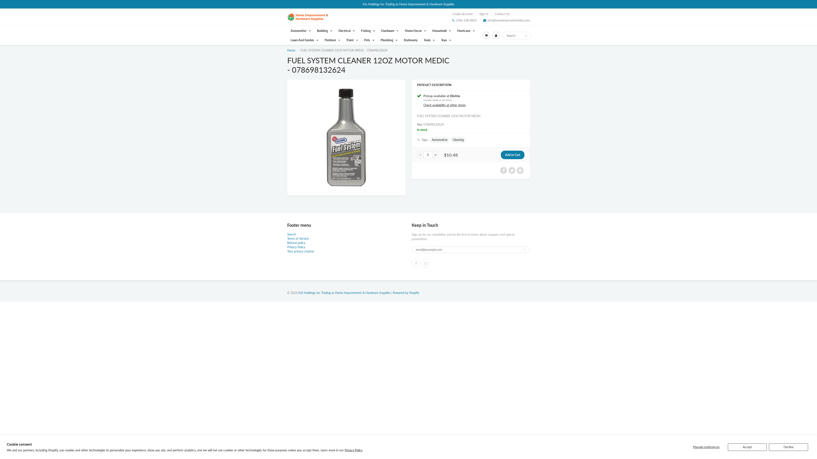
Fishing (366, 31)
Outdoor (331, 40)
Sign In (483, 14)
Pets (367, 40)
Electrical (345, 31)
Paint (350, 40)
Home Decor (413, 31)
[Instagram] (425, 263)
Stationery (410, 40)
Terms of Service (298, 238)
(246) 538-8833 (466, 20)
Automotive (299, 31)
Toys (444, 40)
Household (439, 31)
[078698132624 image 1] (346, 137)
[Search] (525, 35)
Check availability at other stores (444, 105)
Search (291, 234)
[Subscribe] (524, 249)
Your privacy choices (300, 251)
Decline (788, 447)
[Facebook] (416, 263)
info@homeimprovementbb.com (508, 20)
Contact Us (502, 14)
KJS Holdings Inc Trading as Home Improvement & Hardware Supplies (344, 293)
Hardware (388, 31)
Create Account (462, 14)
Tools (427, 40)
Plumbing (387, 40)
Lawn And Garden (303, 40)
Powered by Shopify (406, 293)
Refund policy (296, 243)
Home (291, 50)
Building (323, 31)
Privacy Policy (354, 450)
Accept (747, 447)
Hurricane (464, 31)
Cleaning (458, 140)
